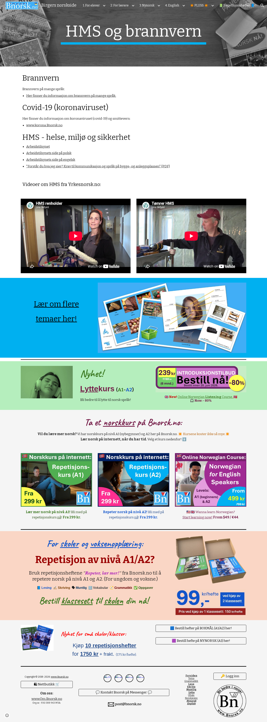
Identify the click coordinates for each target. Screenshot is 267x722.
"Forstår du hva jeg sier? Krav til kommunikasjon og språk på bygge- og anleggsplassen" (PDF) (98, 166)
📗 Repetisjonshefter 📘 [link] (236, 5)
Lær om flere (56, 304)
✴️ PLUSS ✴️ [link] (199, 5)
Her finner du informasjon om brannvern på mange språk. (71, 96)
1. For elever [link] (91, 5)
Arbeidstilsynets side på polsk (49, 153)
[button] (262, 5)
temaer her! (56, 318)
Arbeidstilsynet (38, 147)
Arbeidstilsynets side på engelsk (50, 160)
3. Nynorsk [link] (146, 5)
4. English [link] (172, 5)
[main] (133, 33)
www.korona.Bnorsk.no (44, 125)
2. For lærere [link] (119, 5)
